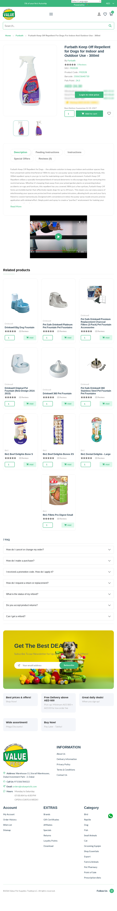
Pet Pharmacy (90, 867)
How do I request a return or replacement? (27, 583)
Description (20, 152)
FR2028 (74, 68)
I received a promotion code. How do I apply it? (29, 572)
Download (48, 846)
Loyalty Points (51, 840)
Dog (86, 825)
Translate (94, 5)
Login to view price (89, 94)
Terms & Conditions (66, 769)
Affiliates (48, 825)
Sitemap (7, 830)
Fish (86, 830)
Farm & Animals (91, 861)
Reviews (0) (45, 158)
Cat (85, 840)
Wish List (7, 825)
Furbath (19, 35)
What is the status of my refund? (22, 594)
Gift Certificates (51, 819)
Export (87, 856)
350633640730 (81, 76)
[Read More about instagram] (112, 891)
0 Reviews (81, 64)
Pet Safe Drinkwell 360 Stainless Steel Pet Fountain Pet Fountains (96, 391)
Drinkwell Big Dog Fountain (19, 327)
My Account (9, 814)
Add (31, 337)
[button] (58, 236)
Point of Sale (90, 872)
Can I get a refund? (15, 616)
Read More (15, 206)
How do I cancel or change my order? (25, 549)
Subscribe (69, 665)
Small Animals (90, 835)
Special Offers (22, 158)
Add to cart (91, 113)
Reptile (87, 819)
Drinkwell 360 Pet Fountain (57, 393)
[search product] (110, 25)
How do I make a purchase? (20, 560)
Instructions (74, 152)
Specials (47, 830)
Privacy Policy (63, 764)
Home (8, 35)
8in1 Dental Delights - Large (96, 454)
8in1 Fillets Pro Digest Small (58, 515)
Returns (47, 835)
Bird (86, 814)
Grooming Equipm (92, 846)
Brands (47, 814)
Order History (10, 819)
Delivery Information (67, 759)
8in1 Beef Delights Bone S (19, 454)
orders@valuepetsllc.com (25, 786)
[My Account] (99, 14)
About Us (61, 754)
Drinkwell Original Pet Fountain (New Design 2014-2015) (20, 391)
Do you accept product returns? (22, 605)
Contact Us (62, 775)
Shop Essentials (91, 851)
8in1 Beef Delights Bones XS (58, 454)
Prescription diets (92, 877)
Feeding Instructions (47, 152)
